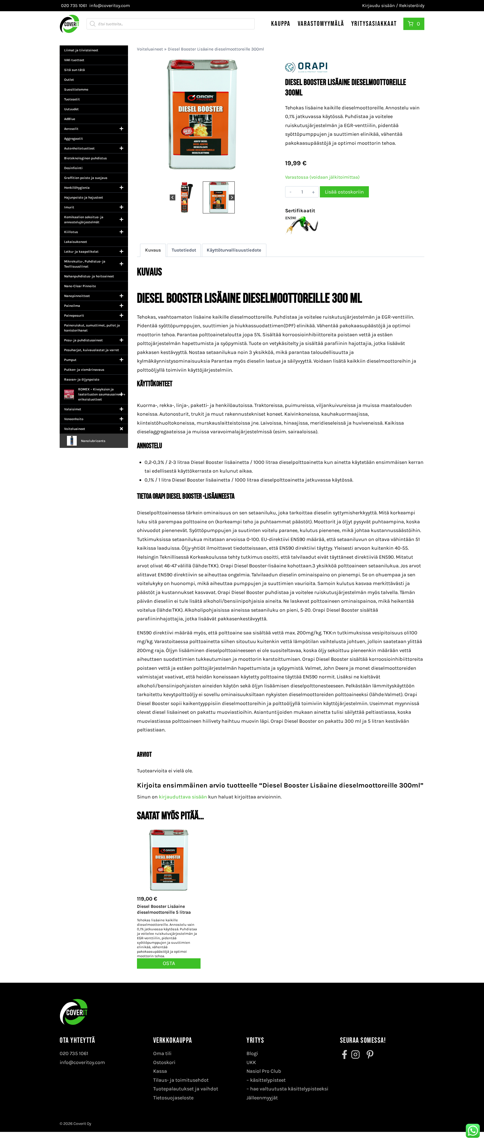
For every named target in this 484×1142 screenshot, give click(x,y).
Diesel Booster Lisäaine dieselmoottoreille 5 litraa (164, 909)
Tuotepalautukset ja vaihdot (185, 1089)
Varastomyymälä (321, 24)
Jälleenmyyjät (262, 1098)
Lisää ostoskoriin (344, 192)
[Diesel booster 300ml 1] (202, 118)
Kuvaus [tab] (153, 250)
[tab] (200, 174)
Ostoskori (164, 1062)
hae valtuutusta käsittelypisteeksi (289, 1089)
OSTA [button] (169, 963)
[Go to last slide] (173, 197)
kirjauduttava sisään (183, 797)
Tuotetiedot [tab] (184, 250)
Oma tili (162, 1053)
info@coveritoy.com (82, 1062)
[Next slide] (232, 197)
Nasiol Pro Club (263, 1071)
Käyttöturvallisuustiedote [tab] (234, 250)
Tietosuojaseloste (173, 1098)
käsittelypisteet (268, 1080)
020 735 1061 (74, 1053)
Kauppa (280, 24)
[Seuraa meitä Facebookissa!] (345, 1054)
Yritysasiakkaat (374, 24)
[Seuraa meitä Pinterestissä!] (368, 1054)
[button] (186, 197)
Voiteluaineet (150, 49)
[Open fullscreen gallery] (261, 174)
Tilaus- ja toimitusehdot (181, 1080)
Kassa (160, 1071)
